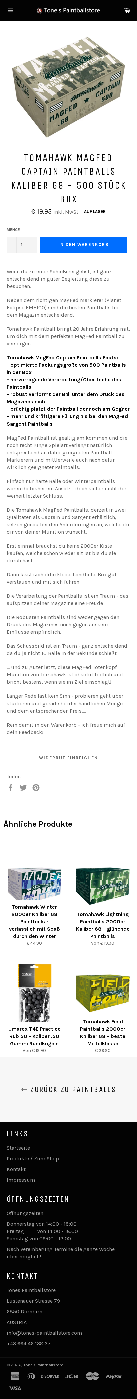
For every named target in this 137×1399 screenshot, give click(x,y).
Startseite (18, 1148)
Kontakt (16, 1169)
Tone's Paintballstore (43, 1364)
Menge (13, 229)
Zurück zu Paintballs (72, 1089)
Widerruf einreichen (68, 757)
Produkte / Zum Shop (33, 1158)
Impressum (21, 1180)
